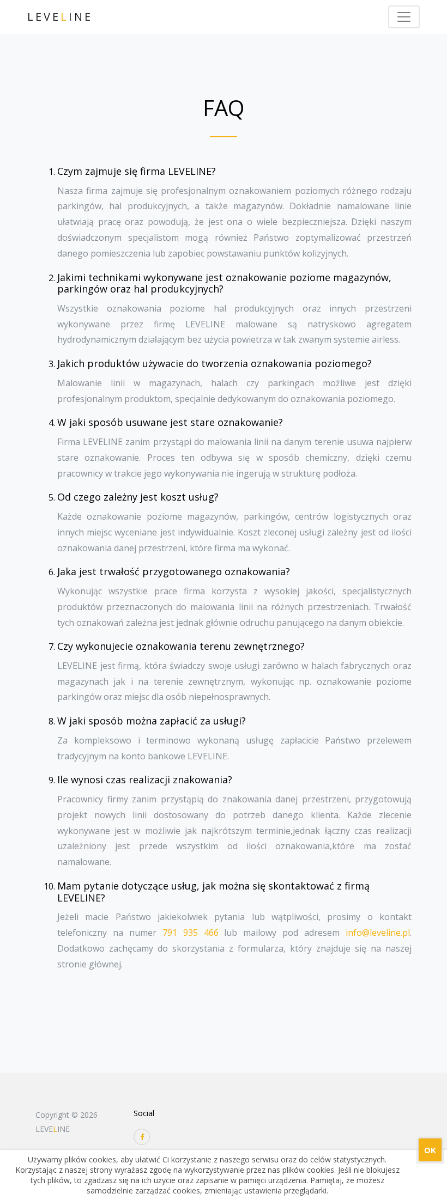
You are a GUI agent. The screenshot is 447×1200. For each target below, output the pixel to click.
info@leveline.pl (378, 933)
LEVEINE (60, 16)
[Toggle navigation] (404, 16)
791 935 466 (190, 933)
